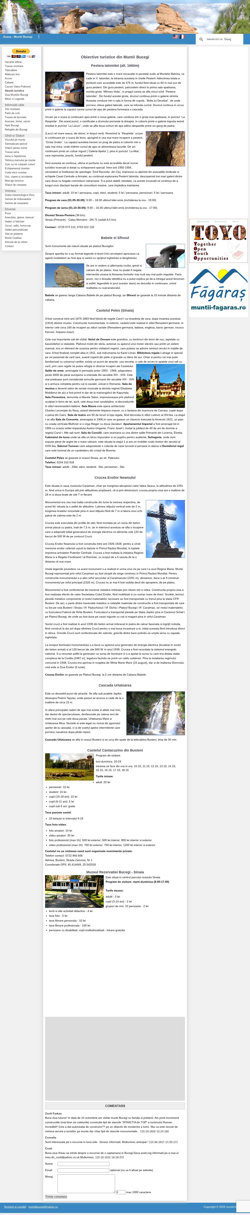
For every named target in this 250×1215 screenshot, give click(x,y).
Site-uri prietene (14, 233)
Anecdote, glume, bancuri (19, 217)
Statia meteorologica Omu (19, 194)
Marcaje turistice (14, 180)
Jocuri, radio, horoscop (18, 225)
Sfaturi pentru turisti (16, 147)
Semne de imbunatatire (18, 199)
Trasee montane (14, 66)
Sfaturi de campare (15, 184)
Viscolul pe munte (15, 139)
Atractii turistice (14, 90)
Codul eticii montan (16, 172)
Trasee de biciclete (15, 117)
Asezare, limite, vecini (17, 121)
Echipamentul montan (17, 168)
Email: (49, 1170)
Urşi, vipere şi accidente (18, 176)
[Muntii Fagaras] (218, 289)
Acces (8, 78)
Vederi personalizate (16, 229)
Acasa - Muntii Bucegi (17, 36)
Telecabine (11, 70)
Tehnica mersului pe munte (20, 160)
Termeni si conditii (15, 1206)
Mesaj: (49, 1176)
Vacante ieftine (13, 62)
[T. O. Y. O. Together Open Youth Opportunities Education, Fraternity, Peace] (218, 240)
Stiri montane (12, 109)
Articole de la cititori (16, 242)
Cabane (9, 82)
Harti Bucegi (12, 125)
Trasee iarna (12, 152)
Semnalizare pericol (16, 143)
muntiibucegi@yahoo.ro (43, 1206)
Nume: (49, 1163)
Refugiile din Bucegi (16, 129)
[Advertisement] (91, 48)
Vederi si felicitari (14, 221)
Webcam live (12, 74)
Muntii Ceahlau (13, 237)
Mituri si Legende (14, 98)
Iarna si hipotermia (15, 156)
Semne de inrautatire (16, 203)
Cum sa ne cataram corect (20, 164)
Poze (8, 213)
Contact (9, 246)
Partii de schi (12, 113)
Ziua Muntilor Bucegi (16, 94)
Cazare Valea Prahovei (18, 86)
